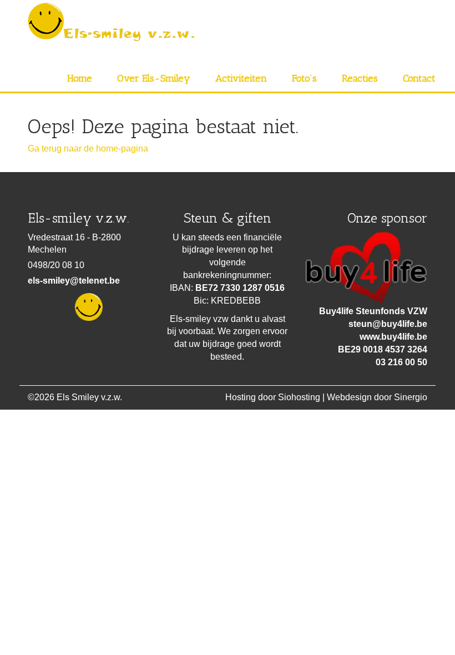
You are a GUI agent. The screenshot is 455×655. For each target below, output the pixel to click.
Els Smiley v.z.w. (89, 397)
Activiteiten (241, 78)
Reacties (360, 78)
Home (79, 78)
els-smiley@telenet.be (74, 280)
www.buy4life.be (393, 336)
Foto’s (304, 78)
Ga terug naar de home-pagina (88, 148)
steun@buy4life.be (387, 324)
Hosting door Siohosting (272, 397)
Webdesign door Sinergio (377, 397)
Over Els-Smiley (153, 78)
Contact (419, 78)
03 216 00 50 (401, 362)
